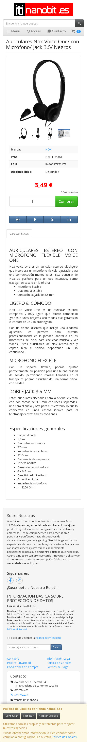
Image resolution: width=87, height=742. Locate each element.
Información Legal (58, 658)
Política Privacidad (19, 663)
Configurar (11, 715)
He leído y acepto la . (36, 638)
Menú (15, 31)
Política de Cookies (64, 737)
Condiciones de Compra (22, 667)
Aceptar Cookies (48, 715)
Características (19, 233)
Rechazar (28, 715)
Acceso (35, 31)
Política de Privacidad (17, 629)
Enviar (56, 647)
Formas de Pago (57, 667)
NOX (48, 149)
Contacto (58, 31)
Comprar (66, 201)
